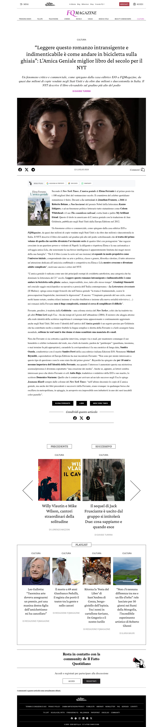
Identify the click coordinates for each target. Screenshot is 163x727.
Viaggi (90, 19)
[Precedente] (27, 490)
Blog (78, 4)
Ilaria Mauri (128, 633)
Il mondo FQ (99, 4)
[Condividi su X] (26, 169)
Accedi (71, 681)
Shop (92, 4)
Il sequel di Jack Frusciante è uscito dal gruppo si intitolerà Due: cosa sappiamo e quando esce (103, 516)
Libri (81, 403)
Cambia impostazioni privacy (73, 706)
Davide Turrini (83, 91)
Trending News (25, 19)
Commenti (135, 169)
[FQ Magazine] (81, 13)
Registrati (91, 681)
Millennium (85, 4)
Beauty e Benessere (123, 19)
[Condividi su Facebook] (20, 169)
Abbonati (124, 4)
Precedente (59, 446)
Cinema (67, 19)
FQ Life (40, 19)
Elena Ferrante (62, 403)
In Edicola (72, 4)
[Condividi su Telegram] (33, 169)
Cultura (140, 19)
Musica (79, 19)
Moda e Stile (104, 19)
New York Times (100, 403)
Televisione (53, 19)
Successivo (103, 446)
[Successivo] (135, 490)
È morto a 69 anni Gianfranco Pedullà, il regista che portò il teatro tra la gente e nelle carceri (66, 597)
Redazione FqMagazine (37, 621)
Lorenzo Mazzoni (60, 530)
